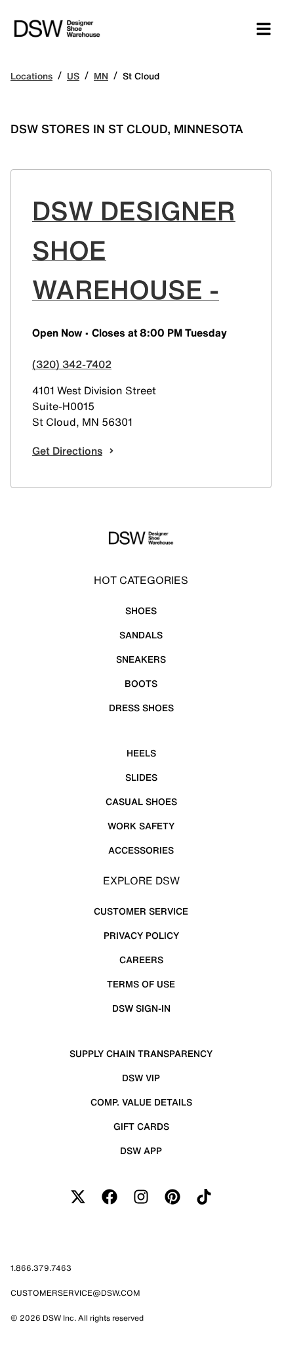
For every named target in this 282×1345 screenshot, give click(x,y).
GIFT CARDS (141, 1126)
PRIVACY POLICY (141, 935)
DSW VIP (141, 1078)
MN (101, 76)
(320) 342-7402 (71, 364)
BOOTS (141, 683)
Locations (31, 76)
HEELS (141, 753)
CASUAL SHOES (141, 801)
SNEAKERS (141, 659)
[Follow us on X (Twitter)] (78, 1197)
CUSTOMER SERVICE (141, 911)
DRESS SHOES (141, 707)
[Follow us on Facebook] (109, 1197)
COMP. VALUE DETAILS (141, 1102)
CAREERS (141, 959)
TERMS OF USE (141, 984)
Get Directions (67, 451)
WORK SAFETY (141, 826)
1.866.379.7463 (40, 1267)
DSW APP (141, 1150)
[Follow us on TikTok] (204, 1197)
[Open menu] (264, 29)
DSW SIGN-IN (141, 1008)
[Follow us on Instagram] (141, 1197)
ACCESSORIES (141, 850)
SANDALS (141, 635)
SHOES (141, 610)
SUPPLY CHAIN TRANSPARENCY (141, 1053)
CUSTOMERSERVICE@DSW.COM (75, 1292)
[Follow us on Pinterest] (172, 1197)
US (73, 76)
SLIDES (141, 777)
